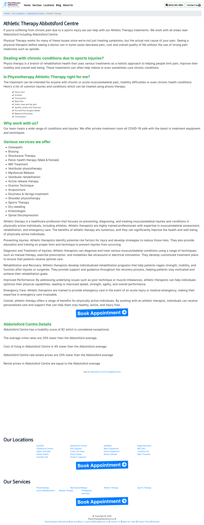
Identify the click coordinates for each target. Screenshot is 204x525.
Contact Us (192, 5)
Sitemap (155, 522)
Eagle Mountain (144, 446)
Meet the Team (129, 522)
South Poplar (76, 454)
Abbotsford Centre (35, 13)
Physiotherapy (42, 488)
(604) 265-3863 (175, 5)
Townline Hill (143, 451)
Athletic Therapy (111, 488)
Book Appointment (100, 313)
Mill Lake (141, 448)
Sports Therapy (144, 488)
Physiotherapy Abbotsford (56, 522)
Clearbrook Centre (44, 448)
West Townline (143, 454)
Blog (58, 5)
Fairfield (40, 446)
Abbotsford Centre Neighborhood (105, 372)
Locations (48, 5)
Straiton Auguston (78, 457)
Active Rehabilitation (45, 490)
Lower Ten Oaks (77, 451)
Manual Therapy (66, 490)
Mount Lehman (110, 454)
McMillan (108, 446)
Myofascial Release (78, 488)
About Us (68, 5)
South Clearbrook (112, 451)
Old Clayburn (76, 448)
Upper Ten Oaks (43, 451)
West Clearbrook (111, 448)
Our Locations (18, 13)
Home (27, 5)
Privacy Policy (144, 522)
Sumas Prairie (42, 454)
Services (37, 5)
